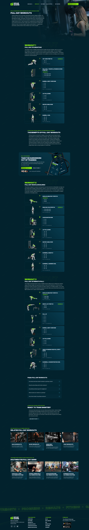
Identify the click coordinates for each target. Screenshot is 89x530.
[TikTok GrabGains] (14, 526)
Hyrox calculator (32, 525)
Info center (48, 520)
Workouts (30, 522)
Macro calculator (32, 527)
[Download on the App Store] (67, 526)
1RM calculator (31, 524)
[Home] (15, 4)
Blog (46, 519)
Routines (30, 520)
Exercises (30, 519)
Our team (47, 525)
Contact (47, 527)
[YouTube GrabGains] (17, 526)
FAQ (46, 522)
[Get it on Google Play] (67, 523)
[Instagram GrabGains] (12, 526)
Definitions (48, 524)
